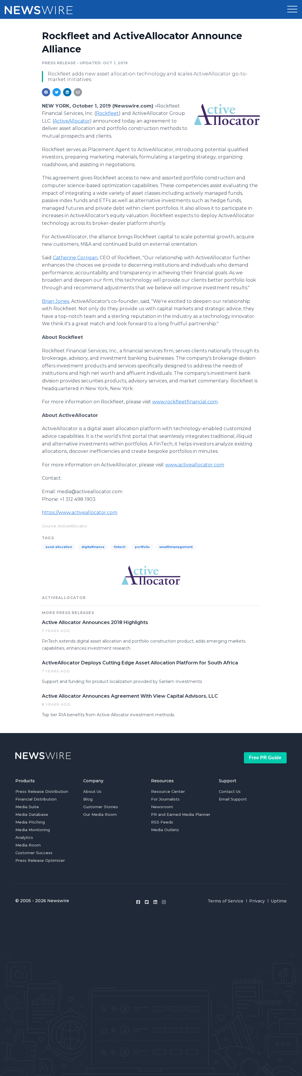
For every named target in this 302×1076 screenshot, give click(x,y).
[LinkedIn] (155, 902)
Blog (88, 799)
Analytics (24, 837)
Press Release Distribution (41, 791)
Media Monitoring (32, 829)
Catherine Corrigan (75, 257)
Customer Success (33, 852)
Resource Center (168, 791)
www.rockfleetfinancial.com (185, 402)
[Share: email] (78, 92)
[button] (292, 9)
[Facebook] (138, 902)
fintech (119, 547)
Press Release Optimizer (40, 860)
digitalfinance (92, 547)
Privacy (257, 901)
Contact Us (230, 791)
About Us (92, 791)
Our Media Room (100, 814)
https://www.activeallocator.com (79, 512)
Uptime (279, 901)
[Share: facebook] (46, 92)
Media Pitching (30, 822)
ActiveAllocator (72, 121)
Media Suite (27, 806)
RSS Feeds (162, 822)
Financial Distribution (36, 799)
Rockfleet (107, 113)
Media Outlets (165, 829)
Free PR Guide (265, 757)
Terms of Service (225, 901)
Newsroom (162, 806)
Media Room (28, 845)
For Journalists (165, 799)
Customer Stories (100, 806)
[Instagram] (164, 902)
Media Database (31, 814)
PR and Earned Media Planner (180, 814)
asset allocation (58, 547)
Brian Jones (55, 301)
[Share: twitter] (56, 92)
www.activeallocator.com (194, 465)
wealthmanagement (176, 547)
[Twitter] (147, 902)
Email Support (233, 799)
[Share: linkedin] (67, 92)
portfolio (142, 547)
